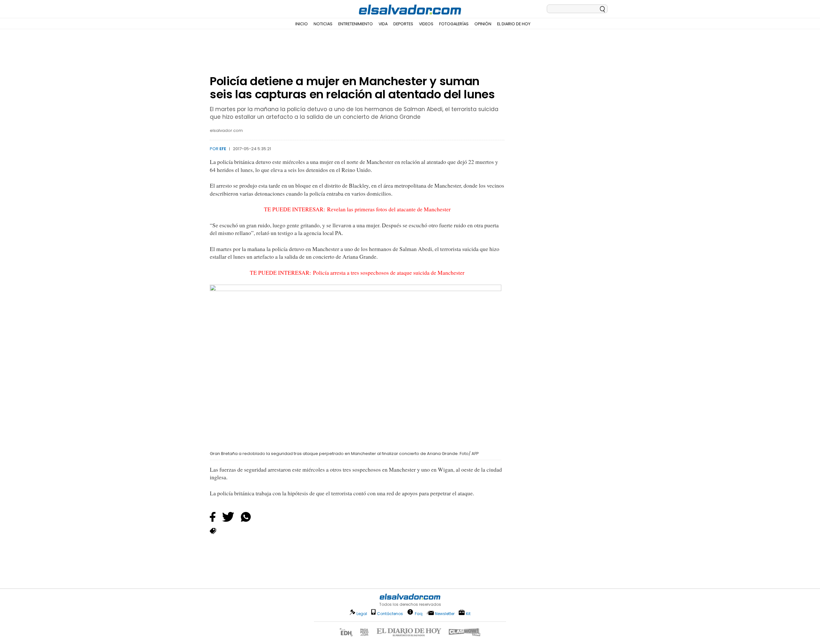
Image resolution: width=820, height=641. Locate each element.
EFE (222, 149)
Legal (362, 613)
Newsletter (445, 613)
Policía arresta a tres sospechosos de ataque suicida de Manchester (388, 272)
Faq (418, 613)
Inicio (301, 24)
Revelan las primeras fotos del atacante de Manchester (389, 209)
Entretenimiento (355, 24)
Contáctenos (390, 613)
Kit (468, 613)
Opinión (482, 24)
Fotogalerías (454, 24)
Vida (383, 24)
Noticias (323, 24)
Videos (426, 24)
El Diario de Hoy (513, 24)
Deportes (403, 24)
